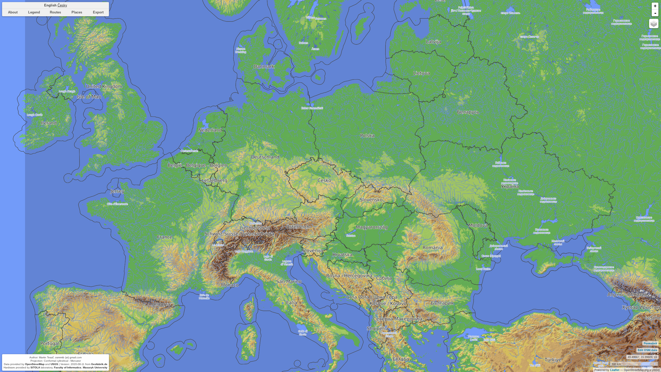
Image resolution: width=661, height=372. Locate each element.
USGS (54, 364)
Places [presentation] (77, 12)
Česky (62, 5)
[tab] (12, 12)
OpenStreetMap (34, 364)
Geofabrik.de (99, 364)
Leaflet (614, 370)
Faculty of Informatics (67, 367)
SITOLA (35, 367)
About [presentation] (13, 12)
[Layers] (653, 23)
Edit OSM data (647, 350)
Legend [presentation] (34, 12)
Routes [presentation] (55, 12)
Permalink (650, 343)
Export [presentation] (98, 12)
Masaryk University (95, 367)
